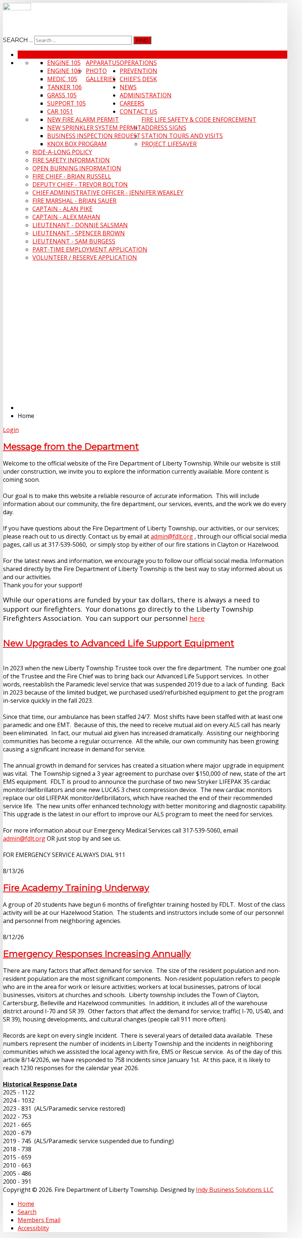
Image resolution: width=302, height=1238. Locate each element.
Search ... (18, 40)
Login (11, 430)
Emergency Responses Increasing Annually (97, 953)
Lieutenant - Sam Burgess (73, 241)
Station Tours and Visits (182, 136)
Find (142, 40)
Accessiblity (33, 1228)
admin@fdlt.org (172, 536)
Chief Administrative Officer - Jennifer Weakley (107, 193)
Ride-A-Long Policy (62, 152)
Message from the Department (71, 446)
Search (27, 1212)
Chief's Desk (138, 79)
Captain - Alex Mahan (66, 217)
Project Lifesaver (169, 144)
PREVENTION (138, 71)
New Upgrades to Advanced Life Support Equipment (118, 643)
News (128, 87)
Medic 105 (62, 79)
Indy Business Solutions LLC (235, 1190)
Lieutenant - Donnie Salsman (80, 225)
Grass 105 (62, 95)
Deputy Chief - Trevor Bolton (80, 184)
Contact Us (138, 111)
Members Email (39, 1220)
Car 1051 (60, 111)
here (197, 618)
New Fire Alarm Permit (83, 119)
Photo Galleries (101, 75)
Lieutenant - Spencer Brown (78, 233)
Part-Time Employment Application (89, 249)
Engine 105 (64, 63)
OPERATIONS (138, 63)
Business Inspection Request (94, 136)
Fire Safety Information (71, 160)
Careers (132, 103)
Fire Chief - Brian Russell (71, 176)
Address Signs (163, 128)
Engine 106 (64, 71)
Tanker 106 (64, 87)
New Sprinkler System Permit (94, 128)
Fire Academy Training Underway (76, 887)
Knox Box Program (77, 144)
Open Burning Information (76, 168)
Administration (146, 95)
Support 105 (66, 103)
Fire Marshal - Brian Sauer (74, 201)
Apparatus (103, 63)
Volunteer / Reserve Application (84, 257)
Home (26, 55)
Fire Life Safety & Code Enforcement (198, 119)
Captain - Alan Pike (62, 209)
